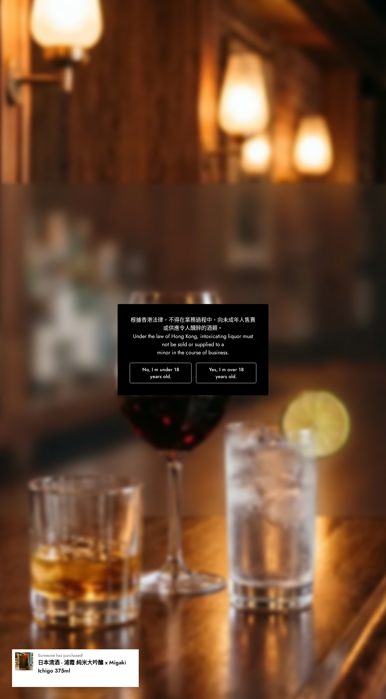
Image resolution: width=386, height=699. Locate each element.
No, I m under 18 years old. (160, 373)
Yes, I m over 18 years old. (226, 373)
